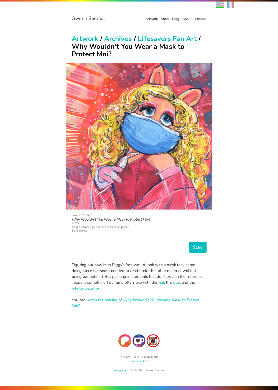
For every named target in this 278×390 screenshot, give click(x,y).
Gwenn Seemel (88, 18)
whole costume (85, 288)
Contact (201, 18)
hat (161, 282)
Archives (118, 38)
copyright (120, 370)
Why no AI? (139, 361)
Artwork (152, 18)
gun (176, 282)
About (187, 18)
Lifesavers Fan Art (167, 38)
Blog (175, 18)
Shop (165, 18)
